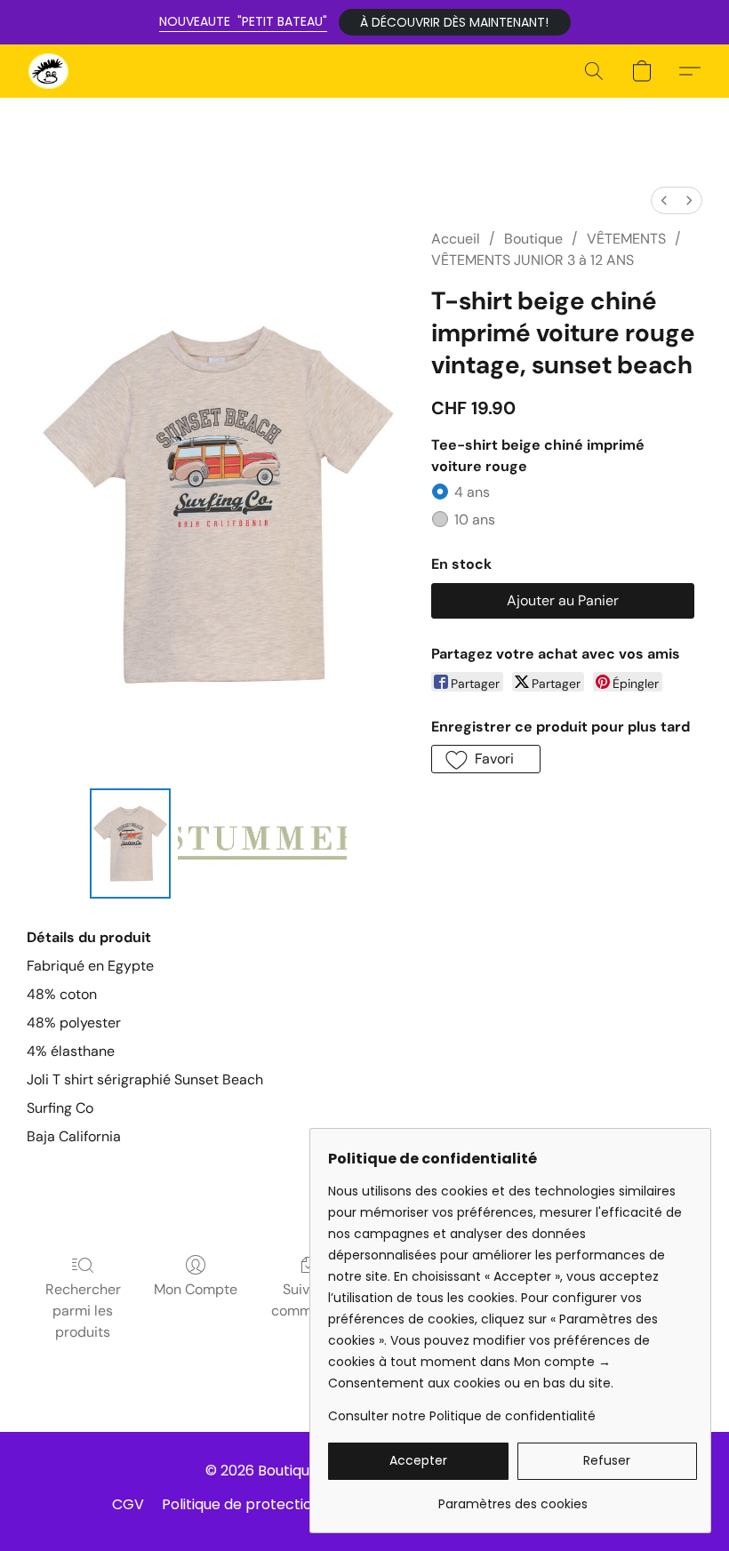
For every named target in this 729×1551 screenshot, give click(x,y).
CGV (128, 1504)
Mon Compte (195, 1289)
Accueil (455, 238)
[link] (512, 1497)
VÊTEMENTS (626, 238)
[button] (455, 22)
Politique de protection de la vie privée (295, 1504)
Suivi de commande (308, 1300)
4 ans (472, 492)
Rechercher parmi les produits (83, 1310)
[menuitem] (664, 200)
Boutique (533, 238)
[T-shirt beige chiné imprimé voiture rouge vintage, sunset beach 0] (130, 843)
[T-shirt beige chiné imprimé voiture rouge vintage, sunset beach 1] (262, 843)
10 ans (474, 519)
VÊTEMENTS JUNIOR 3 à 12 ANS (532, 260)
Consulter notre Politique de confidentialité (462, 1416)
